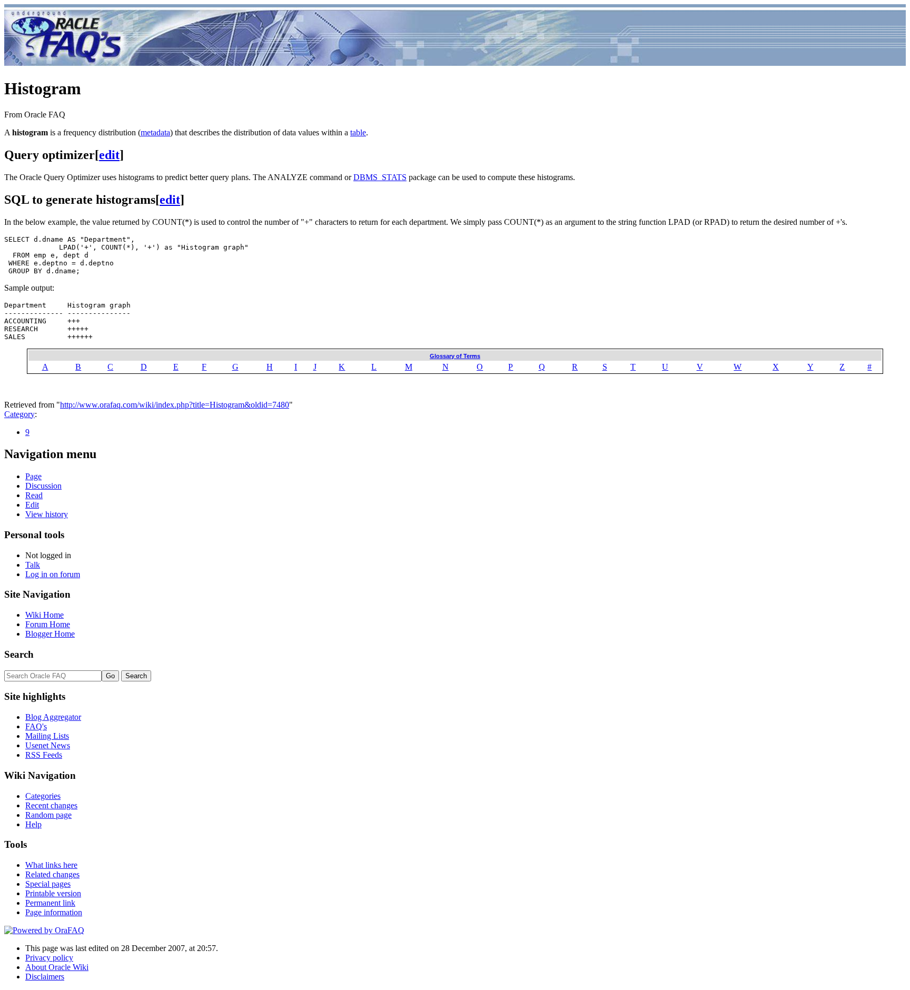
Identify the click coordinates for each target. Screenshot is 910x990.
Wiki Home (44, 614)
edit (109, 155)
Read (34, 495)
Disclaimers (44, 976)
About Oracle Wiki (56, 967)
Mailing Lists (47, 735)
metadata (155, 132)
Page (33, 476)
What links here (51, 864)
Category (19, 414)
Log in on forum (52, 574)
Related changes (52, 874)
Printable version (53, 893)
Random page (48, 814)
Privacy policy (49, 957)
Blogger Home (50, 633)
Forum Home (47, 624)
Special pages (48, 883)
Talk (32, 564)
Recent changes (51, 805)
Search (19, 654)
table (358, 132)
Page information (53, 912)
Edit (32, 504)
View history (46, 514)
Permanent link (50, 902)
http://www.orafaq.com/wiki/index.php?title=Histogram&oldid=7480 (174, 404)
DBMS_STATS (380, 177)
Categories (43, 795)
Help (33, 824)
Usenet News (47, 745)
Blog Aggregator (53, 716)
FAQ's (36, 726)
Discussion (43, 485)
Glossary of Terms (455, 356)
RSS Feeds (43, 754)
